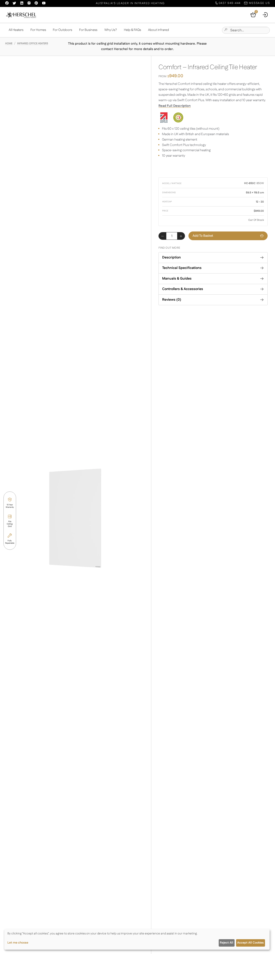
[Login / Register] (265, 14)
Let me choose (17, 943)
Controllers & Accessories (182, 289)
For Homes (38, 30)
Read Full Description (174, 106)
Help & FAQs (132, 30)
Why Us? (110, 30)
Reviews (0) (171, 299)
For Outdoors (62, 30)
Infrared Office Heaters (32, 43)
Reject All (226, 943)
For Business (88, 30)
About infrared (158, 30)
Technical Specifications (182, 267)
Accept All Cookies (250, 943)
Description (171, 257)
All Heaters (16, 30)
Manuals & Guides (177, 278)
